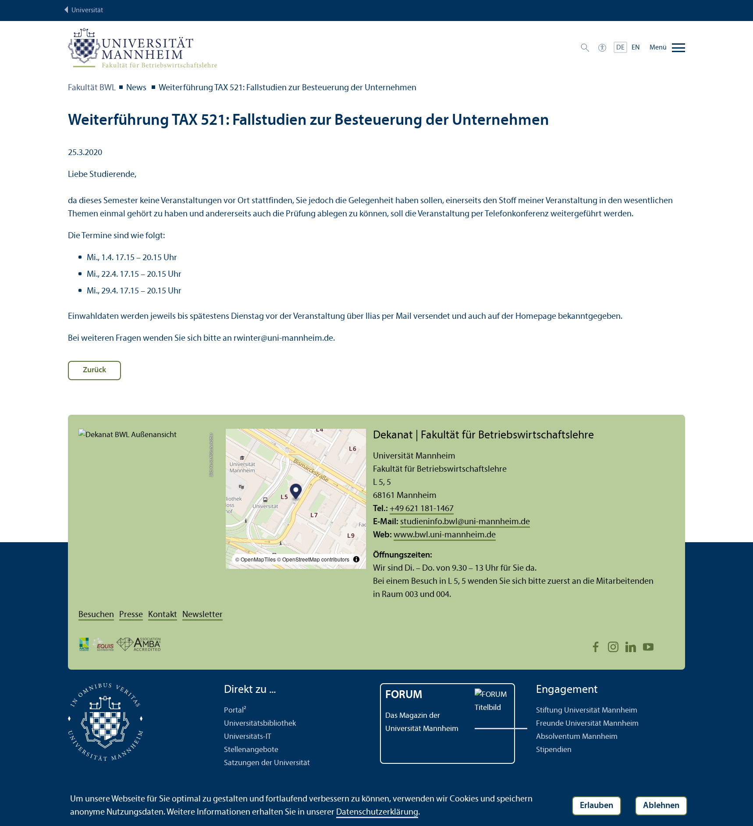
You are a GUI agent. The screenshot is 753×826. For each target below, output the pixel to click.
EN (636, 47)
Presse (131, 615)
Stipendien (554, 750)
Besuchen (96, 615)
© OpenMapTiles (255, 559)
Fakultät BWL (92, 88)
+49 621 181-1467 (422, 509)
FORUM (404, 695)
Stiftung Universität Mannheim (586, 710)
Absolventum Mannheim (577, 737)
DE (620, 47)
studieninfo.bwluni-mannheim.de (465, 522)
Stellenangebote (251, 750)
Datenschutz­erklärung (377, 812)
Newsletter (202, 615)
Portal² (235, 710)
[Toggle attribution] (356, 559)
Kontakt (162, 615)
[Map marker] (296, 493)
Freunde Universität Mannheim (587, 724)
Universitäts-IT (247, 737)
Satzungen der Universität (267, 763)
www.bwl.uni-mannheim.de (445, 535)
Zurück (94, 370)
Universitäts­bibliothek (260, 724)
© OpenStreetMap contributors (313, 559)
